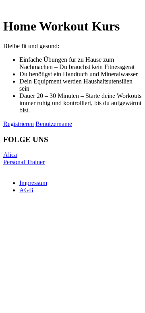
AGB (26, 190)
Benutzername (53, 123)
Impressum (33, 182)
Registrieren (18, 123)
